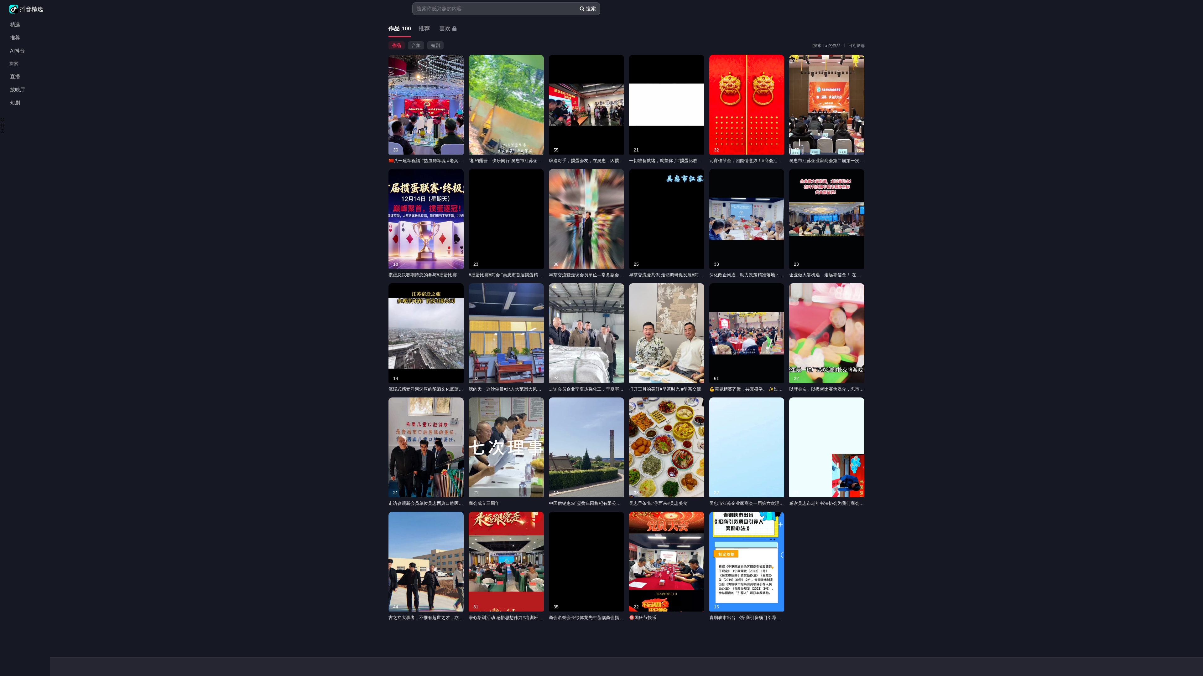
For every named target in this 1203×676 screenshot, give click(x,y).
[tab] (399, 29)
